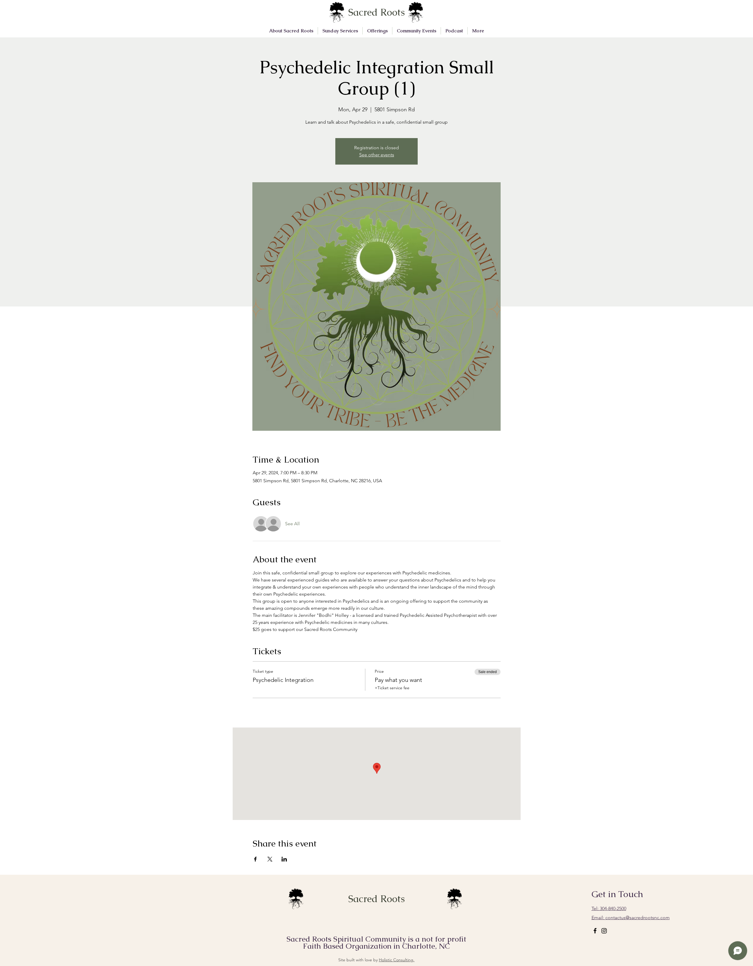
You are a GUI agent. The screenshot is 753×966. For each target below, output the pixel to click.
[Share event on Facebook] (255, 859)
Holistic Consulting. (396, 959)
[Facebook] (595, 930)
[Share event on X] (270, 859)
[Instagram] (604, 930)
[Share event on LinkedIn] (284, 859)
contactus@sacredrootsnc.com (631, 917)
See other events (376, 155)
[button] (291, 30)
